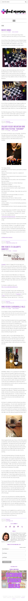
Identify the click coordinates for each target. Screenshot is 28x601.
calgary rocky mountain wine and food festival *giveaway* (13, 127)
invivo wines (6, 30)
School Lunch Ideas (14, 569)
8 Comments (15, 250)
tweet (3, 295)
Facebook (18, 294)
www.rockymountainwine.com (8, 216)
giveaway (13, 242)
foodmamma (8, 121)
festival (10, 242)
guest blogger (8, 122)
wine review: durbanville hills (13, 306)
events (7, 302)
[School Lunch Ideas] (14, 579)
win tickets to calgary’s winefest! (11, 247)
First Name (4, 553)
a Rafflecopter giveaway (6, 237)
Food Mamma (14, 10)
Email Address (5, 549)
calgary (7, 242)
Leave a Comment (15, 31)
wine (12, 122)
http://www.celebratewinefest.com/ (9, 286)
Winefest (3, 264)
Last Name (4, 557)
